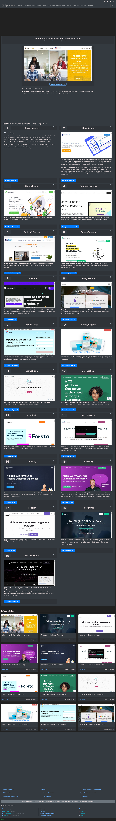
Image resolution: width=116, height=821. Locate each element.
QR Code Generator (47, 796)
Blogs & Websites (36, 5)
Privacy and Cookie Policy (47, 813)
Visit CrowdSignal (10, 410)
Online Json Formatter (48, 792)
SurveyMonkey (9, 180)
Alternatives (51, 40)
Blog (44, 789)
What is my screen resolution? (11, 796)
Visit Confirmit (9, 456)
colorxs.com (9, 809)
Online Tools (46, 5)
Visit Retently (9, 502)
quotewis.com (11, 815)
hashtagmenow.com (13, 813)
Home (46, 40)
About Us (42, 811)
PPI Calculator (7, 792)
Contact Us (43, 809)
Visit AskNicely (66, 502)
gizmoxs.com (9, 811)
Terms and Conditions (46, 815)
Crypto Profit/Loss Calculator (88, 792)
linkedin (82, 811)
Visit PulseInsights (10, 601)
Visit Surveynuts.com (56, 84)
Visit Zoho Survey (10, 365)
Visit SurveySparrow (68, 273)
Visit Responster (67, 550)
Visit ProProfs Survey (11, 273)
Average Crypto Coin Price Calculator (90, 789)
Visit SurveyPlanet (10, 227)
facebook (83, 809)
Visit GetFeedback (67, 410)
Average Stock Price (8, 789)
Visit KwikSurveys (67, 456)
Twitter (82, 815)
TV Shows (83, 5)
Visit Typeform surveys (68, 227)
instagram (83, 813)
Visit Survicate (9, 319)
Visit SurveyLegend (67, 365)
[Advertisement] (20, 22)
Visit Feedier (9, 550)
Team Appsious (68, 40)
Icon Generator (84, 796)
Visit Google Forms (67, 319)
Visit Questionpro (67, 180)
